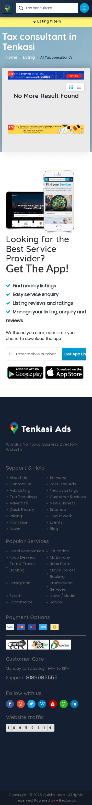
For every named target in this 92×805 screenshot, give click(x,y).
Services (58, 477)
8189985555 (41, 677)
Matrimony (60, 557)
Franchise (19, 522)
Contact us (20, 484)
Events (56, 522)
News (15, 528)
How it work (61, 516)
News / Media (62, 595)
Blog (54, 528)
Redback (67, 800)
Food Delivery (22, 557)
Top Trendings (23, 496)
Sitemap (58, 509)
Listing (29, 57)
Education (59, 551)
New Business (63, 503)
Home (11, 57)
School (56, 602)
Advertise (19, 503)
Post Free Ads (63, 484)
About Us (18, 477)
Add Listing (20, 490)
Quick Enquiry (22, 509)
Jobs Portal (60, 563)
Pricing (16, 516)
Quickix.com (54, 794)
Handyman (20, 583)
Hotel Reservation (27, 551)
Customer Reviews (68, 496)
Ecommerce (21, 602)
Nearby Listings (64, 490)
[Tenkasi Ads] (46, 75)
